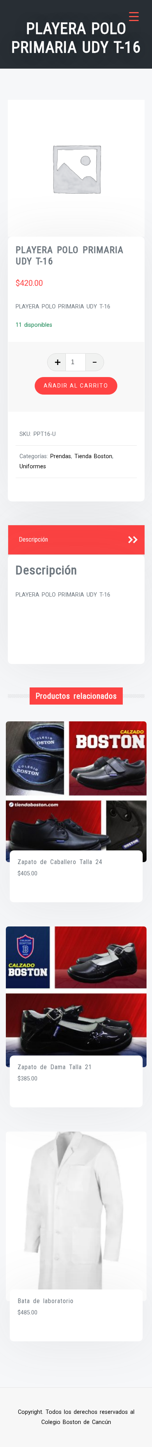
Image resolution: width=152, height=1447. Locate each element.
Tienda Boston (93, 456)
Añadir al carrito (76, 386)
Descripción (33, 539)
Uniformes (32, 466)
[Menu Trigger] (134, 16)
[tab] (76, 540)
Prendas (60, 456)
